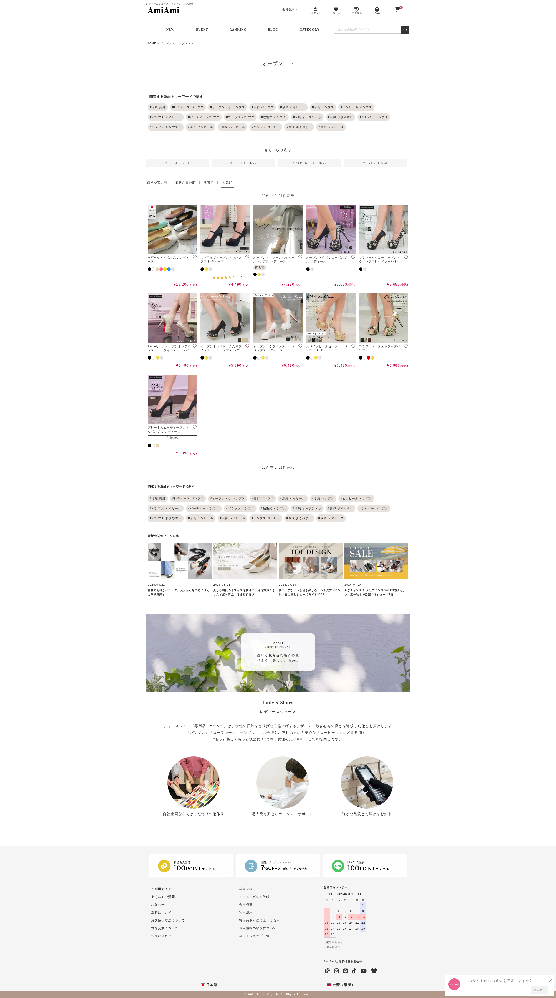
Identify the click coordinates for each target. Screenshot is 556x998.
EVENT (202, 29)
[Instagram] (336, 971)
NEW (170, 29)
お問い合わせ (161, 936)
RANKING (238, 29)
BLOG (273, 29)
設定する (539, 990)
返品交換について (164, 928)
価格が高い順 (185, 182)
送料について (161, 912)
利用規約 (246, 912)
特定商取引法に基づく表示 (259, 920)
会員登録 (288, 9)
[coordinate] (374, 971)
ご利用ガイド (161, 889)
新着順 (209, 182)
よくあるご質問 (163, 897)
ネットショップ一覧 (254, 936)
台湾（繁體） (343, 985)
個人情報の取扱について (257, 928)
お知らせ (158, 904)
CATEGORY (310, 29)
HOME (151, 43)
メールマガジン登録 (254, 897)
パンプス (166, 43)
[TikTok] (354, 971)
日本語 (211, 985)
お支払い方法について (168, 920)
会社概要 (246, 904)
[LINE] (345, 971)
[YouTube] (364, 971)
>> (360, 894)
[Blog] (328, 971)
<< (330, 894)
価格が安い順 (157, 182)
